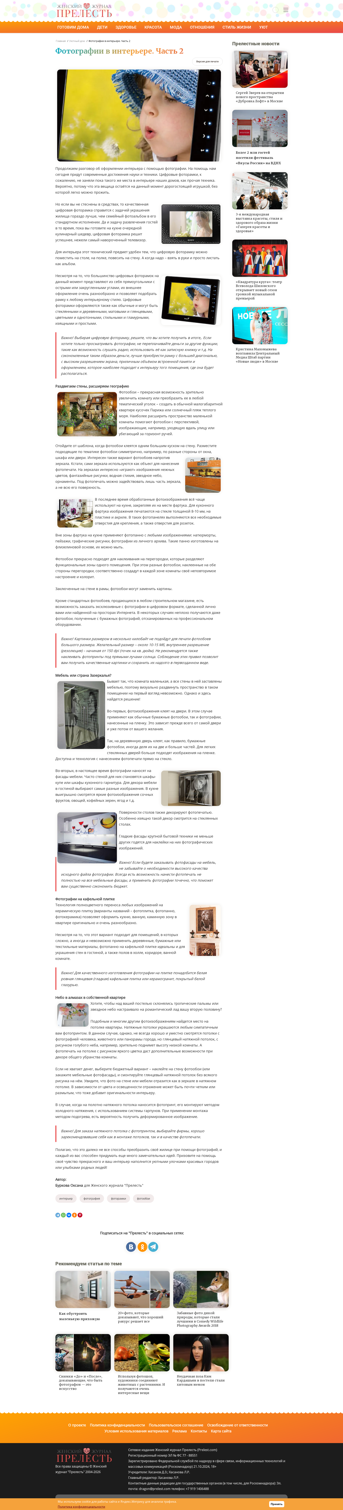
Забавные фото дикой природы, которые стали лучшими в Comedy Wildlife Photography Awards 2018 (200, 1319)
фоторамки (118, 1198)
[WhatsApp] (63, 1215)
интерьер (66, 1198)
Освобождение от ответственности (237, 1425)
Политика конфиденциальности (117, 1425)
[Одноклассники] (74, 1215)
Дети (102, 27)
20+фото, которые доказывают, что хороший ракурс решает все (140, 1317)
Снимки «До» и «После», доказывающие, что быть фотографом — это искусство (80, 1382)
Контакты (199, 1431)
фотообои (143, 1198)
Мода (176, 27)
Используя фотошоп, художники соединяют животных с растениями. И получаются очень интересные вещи (141, 1384)
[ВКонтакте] (68, 1215)
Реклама (179, 1431)
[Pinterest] (80, 1215)
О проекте (77, 1425)
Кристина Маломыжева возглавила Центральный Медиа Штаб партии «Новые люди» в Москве (258, 355)
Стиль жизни (237, 27)
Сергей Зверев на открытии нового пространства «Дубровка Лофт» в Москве (260, 97)
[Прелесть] (84, 4)
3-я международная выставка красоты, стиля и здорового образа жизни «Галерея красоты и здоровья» (259, 222)
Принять (277, 1504)
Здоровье (126, 27)
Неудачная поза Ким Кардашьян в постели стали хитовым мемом (201, 1380)
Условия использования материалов (136, 1431)
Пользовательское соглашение (176, 1425)
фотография (92, 1198)
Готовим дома (73, 27)
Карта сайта (221, 1431)
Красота (154, 27)
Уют (264, 27)
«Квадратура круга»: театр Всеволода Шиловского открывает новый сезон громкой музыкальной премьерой (259, 290)
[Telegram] (57, 1215)
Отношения (202, 27)
